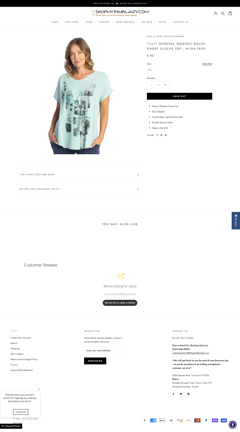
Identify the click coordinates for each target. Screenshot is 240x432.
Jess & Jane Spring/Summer (165, 36)
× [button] (39, 389)
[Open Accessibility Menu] (233, 425)
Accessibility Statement (21, 370)
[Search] (223, 13)
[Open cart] (230, 13)
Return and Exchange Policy (40, 189)
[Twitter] (161, 135)
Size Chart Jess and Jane (37, 174)
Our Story (72, 22)
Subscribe (95, 360)
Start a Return (17, 354)
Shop (89, 22)
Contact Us (181, 22)
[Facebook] (157, 135)
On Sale (147, 22)
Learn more (20, 412)
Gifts (162, 22)
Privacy (14, 364)
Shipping (15, 348)
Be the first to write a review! (120, 302)
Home (55, 22)
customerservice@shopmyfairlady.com (190, 353)
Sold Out (179, 96)
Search (14, 343)
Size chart (207, 63)
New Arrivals (125, 22)
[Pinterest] (166, 135)
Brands (104, 22)
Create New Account (21, 337)
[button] (24, 426)
